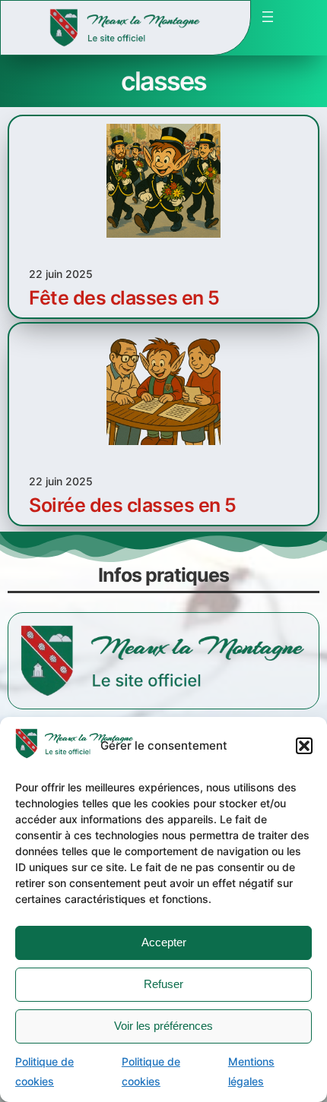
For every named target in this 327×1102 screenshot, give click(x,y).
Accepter (163, 942)
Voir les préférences (163, 1025)
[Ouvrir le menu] (268, 17)
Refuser (163, 983)
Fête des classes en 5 (124, 297)
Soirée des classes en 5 (133, 505)
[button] (304, 745)
